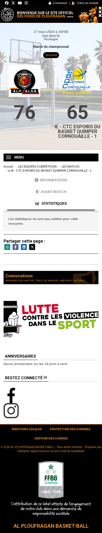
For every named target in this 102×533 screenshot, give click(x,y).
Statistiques (54, 203)
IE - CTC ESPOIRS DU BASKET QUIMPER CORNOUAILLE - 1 (77, 131)
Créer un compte (87, 3)
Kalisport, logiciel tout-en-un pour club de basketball (51, 451)
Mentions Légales (27, 429)
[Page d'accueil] (51, 488)
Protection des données (70, 429)
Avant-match (53, 192)
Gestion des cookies (51, 438)
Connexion (60, 3)
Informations (53, 180)
